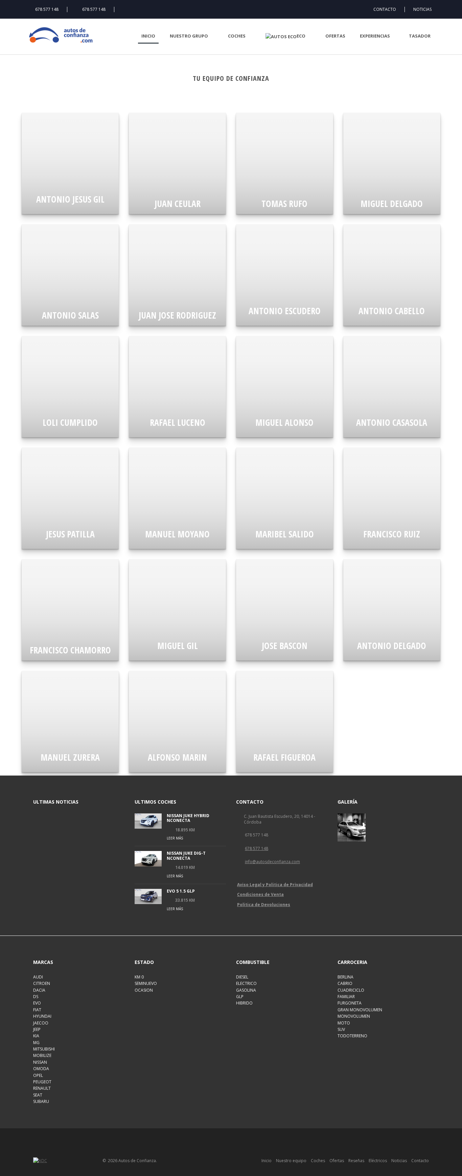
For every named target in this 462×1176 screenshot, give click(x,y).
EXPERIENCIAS (375, 36)
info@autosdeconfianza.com (272, 861)
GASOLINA (246, 990)
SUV (341, 1029)
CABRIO (345, 983)
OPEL (38, 1075)
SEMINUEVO (146, 983)
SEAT (37, 1095)
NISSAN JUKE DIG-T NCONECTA (186, 855)
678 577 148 (47, 9)
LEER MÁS (175, 838)
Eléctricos (378, 1160)
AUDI (38, 977)
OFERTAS (335, 36)
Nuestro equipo (291, 1160)
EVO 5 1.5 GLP (181, 891)
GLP (240, 996)
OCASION (144, 990)
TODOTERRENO (352, 1036)
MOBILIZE (42, 1055)
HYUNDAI (42, 1016)
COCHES (237, 36)
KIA (36, 1036)
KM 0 (139, 977)
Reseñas (356, 1160)
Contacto (420, 1160)
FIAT (37, 1010)
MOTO (344, 1023)
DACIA (39, 990)
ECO (301, 36)
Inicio (266, 1160)
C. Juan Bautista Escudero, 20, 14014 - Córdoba (279, 819)
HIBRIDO (244, 1003)
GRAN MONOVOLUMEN (360, 1010)
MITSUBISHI (44, 1049)
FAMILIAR (346, 996)
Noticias (399, 1160)
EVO (37, 1003)
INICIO (148, 36)
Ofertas (336, 1160)
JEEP (37, 1029)
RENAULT (42, 1088)
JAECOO (40, 1023)
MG (36, 1042)
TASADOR (420, 36)
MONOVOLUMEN (354, 1016)
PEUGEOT (42, 1082)
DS (35, 996)
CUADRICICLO (351, 990)
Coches (318, 1160)
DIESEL (242, 977)
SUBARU (41, 1101)
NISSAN (40, 1062)
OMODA (41, 1068)
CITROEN (41, 983)
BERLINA (345, 977)
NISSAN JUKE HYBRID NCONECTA (188, 818)
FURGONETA (350, 1003)
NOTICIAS (422, 9)
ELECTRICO (246, 983)
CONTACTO (384, 9)
